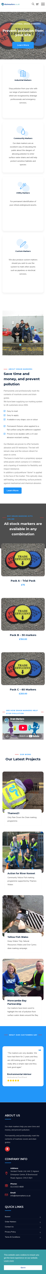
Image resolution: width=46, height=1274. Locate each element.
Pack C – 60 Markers (23, 689)
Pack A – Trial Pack (23, 580)
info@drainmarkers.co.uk (20, 1195)
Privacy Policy (10, 1232)
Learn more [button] (9, 1261)
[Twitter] (7, 1149)
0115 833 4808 (17, 1187)
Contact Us (9, 1227)
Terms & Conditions (12, 1237)
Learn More (23, 45)
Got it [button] (23, 1268)
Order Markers (10, 1222)
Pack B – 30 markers (23, 635)
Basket (7, 1216)
